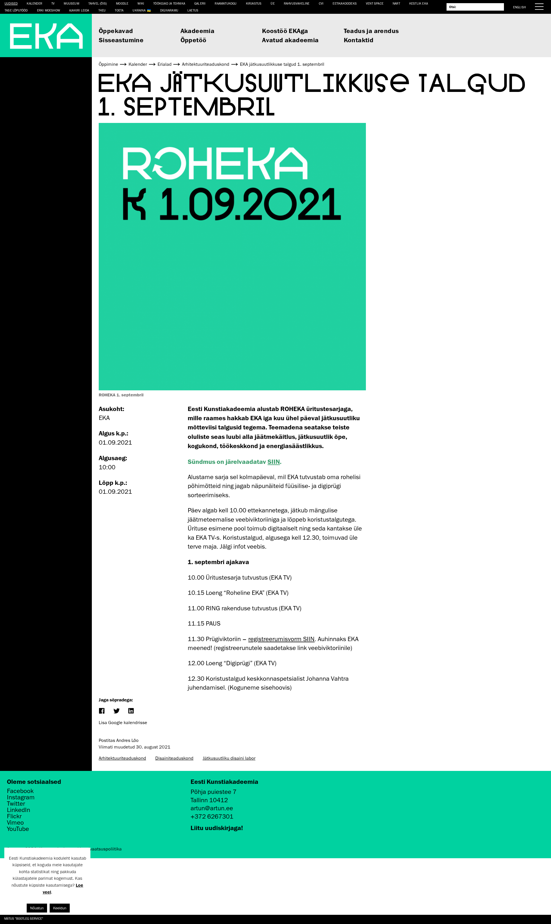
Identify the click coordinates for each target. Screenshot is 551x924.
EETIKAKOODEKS (345, 3)
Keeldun (59, 908)
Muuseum (71, 3)
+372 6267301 (212, 816)
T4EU (102, 10)
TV (53, 3)
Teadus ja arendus (371, 30)
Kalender (34, 3)
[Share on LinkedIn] (130, 711)
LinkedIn (18, 810)
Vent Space (374, 3)
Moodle (122, 3)
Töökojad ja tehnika (169, 3)
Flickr (14, 816)
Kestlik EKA (418, 3)
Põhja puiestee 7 (213, 792)
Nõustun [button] (37, 908)
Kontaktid (359, 39)
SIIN (273, 461)
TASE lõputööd (16, 10)
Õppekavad (116, 30)
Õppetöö (194, 39)
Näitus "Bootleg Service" (23, 918)
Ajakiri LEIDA (79, 10)
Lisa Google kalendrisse (123, 723)
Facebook (20, 791)
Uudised (11, 3)
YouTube (18, 829)
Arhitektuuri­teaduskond (122, 758)
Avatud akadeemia (290, 39)
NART (396, 3)
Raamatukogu (225, 3)
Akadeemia (198, 30)
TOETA (119, 10)
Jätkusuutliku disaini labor (229, 758)
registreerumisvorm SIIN (281, 639)
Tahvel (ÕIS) (97, 3)
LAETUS (192, 10)
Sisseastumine (121, 39)
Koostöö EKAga (285, 30)
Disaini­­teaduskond (174, 758)
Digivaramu (169, 10)
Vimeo (15, 822)
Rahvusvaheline (297, 3)
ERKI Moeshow (48, 10)
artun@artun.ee (212, 808)
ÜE (272, 3)
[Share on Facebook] (101, 711)
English (519, 7)
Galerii (199, 3)
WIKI (140, 3)
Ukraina (139, 10)
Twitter (16, 803)
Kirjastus (254, 3)
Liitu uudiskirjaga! (217, 827)
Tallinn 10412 (209, 800)
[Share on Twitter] (116, 711)
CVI (321, 3)
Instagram (21, 797)
